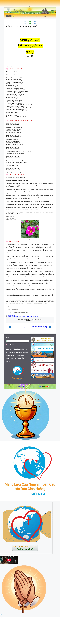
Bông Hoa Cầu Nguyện (12, 316)
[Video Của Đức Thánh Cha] (27, 553)
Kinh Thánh (53, 16)
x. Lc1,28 (14, 172)
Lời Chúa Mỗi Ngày (19, 316)
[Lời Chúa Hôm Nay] (26, 440)
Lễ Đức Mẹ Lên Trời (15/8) (19, 327)
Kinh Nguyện (44, 16)
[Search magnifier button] (28, 341)
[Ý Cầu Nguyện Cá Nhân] (24, 613)
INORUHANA (17, 10)
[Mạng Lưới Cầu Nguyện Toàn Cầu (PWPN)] (30, 501)
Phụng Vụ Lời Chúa (11, 315)
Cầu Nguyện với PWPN (27, 16)
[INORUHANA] (40, 386)
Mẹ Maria (25, 316)
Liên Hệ (8, 361)
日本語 (7, 337)
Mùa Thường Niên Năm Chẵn (32, 316)
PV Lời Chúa (18, 16)
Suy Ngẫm (36, 16)
